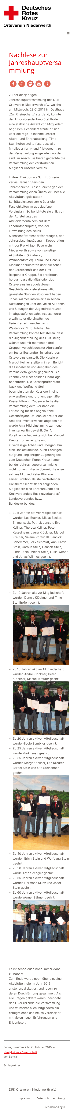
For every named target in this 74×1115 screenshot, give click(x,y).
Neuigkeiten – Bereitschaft (20, 1052)
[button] (13, 83)
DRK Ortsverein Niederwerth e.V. (32, 1089)
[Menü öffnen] (68, 33)
